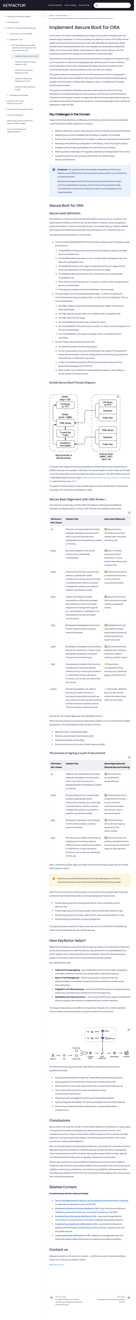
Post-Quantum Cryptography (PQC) (20, 109)
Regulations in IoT (16, 39)
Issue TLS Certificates (15, 115)
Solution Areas (61, 15)
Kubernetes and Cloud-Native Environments (15, 102)
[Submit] (97, 5)
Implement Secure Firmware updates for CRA (25, 63)
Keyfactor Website (55, 5)
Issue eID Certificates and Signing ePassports (16, 130)
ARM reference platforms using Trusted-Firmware (105, 477)
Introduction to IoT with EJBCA (21, 34)
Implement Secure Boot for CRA (27, 56)
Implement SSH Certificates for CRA (25, 88)
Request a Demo (56, 1264)
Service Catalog (70, 5)
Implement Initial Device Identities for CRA (24, 71)
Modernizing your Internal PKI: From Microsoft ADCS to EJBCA (20, 122)
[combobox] (112, 5)
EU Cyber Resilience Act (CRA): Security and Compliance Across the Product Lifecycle (24, 47)
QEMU (73, 481)
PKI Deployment (13, 22)
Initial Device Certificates (19, 95)
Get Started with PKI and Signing (19, 16)
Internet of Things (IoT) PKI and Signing (21, 28)
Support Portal (84, 5)
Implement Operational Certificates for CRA (23, 80)
